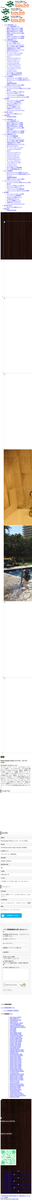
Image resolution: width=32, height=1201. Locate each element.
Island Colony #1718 (15, 1062)
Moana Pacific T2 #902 (16, 1077)
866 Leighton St (14, 1018)
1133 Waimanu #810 (15, 1020)
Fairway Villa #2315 (15, 1045)
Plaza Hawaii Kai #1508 (16, 1084)
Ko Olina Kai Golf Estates (17, 1071)
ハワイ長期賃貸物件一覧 (7, 1007)
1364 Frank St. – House (16, 1023)
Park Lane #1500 (14, 1082)
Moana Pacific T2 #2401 (16, 1078)
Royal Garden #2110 (15, 1090)
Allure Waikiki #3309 (15, 1034)
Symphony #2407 (15, 1091)
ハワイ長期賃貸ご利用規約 (11, 1010)
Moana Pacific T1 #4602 (16, 1075)
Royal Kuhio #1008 (15, 1087)
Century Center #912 (15, 1037)
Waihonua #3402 (14, 1097)
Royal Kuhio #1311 (15, 1088)
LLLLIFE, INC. (15, 1199)
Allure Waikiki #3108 (15, 1033)
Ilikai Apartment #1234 (16, 1054)
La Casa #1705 (14, 1072)
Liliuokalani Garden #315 (17, 1074)
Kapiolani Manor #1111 (16, 1069)
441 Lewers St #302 (15, 1017)
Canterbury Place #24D (16, 1035)
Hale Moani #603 (14, 1048)
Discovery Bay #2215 (16, 1040)
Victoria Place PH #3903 (17, 1094)
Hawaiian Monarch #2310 (17, 1051)
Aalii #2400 (13, 1028)
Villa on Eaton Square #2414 (18, 1095)
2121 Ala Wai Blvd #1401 (17, 1025)
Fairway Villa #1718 (15, 1042)
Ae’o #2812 (13, 1031)
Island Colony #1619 (15, 1059)
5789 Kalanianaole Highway (18, 1027)
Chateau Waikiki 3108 (16, 1038)
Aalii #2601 (13, 1030)
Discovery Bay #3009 (16, 1041)
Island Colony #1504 (15, 1058)
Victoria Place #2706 (15, 1092)
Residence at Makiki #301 (17, 1085)
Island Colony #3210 (15, 1067)
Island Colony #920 (15, 1057)
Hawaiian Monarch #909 (16, 1050)
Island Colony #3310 (15, 1068)
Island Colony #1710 (15, 1061)
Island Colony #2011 (15, 1064)
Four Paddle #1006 (15, 1047)
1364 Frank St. (14, 1021)
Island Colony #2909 (15, 1065)
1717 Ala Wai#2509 (15, 1024)
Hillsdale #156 (14, 1052)
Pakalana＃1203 (14, 1081)
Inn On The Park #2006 (16, 1055)
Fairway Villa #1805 (15, 1044)
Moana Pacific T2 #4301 (16, 1079)
